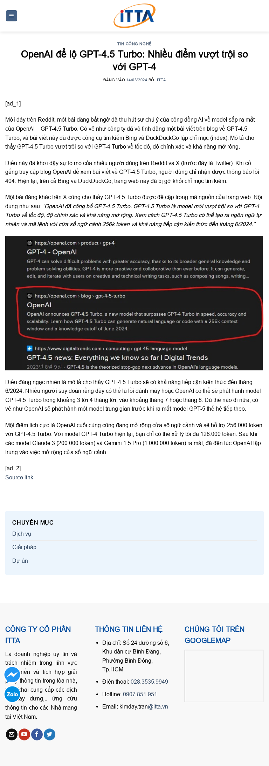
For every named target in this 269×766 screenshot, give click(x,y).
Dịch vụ (21, 534)
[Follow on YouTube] (24, 734)
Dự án (20, 561)
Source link (19, 477)
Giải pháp (24, 547)
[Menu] (12, 16)
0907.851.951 (140, 694)
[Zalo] (12, 694)
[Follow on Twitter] (49, 734)
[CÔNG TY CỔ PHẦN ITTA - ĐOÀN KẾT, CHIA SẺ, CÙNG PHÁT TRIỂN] (134, 16)
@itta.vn (158, 706)
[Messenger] (12, 675)
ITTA (161, 79)
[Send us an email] (12, 734)
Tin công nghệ (134, 43)
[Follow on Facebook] (37, 734)
